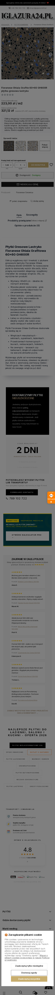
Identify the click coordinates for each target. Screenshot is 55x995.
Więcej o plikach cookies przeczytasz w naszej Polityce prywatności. (27, 957)
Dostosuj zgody (29, 972)
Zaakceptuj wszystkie (29, 979)
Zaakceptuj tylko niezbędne (29, 966)
